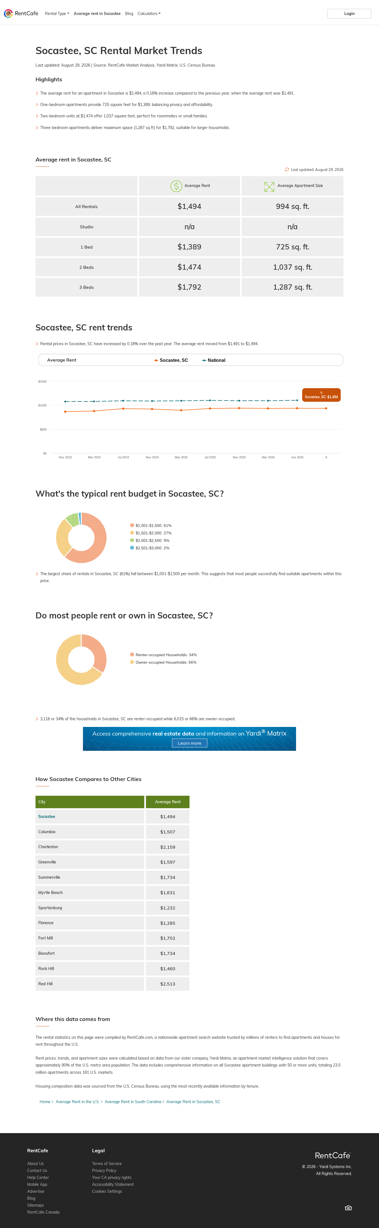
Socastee (46, 816)
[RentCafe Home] (333, 1155)
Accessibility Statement (113, 1184)
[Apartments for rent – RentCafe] (20, 12)
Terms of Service (107, 1163)
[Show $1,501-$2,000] (150, 533)
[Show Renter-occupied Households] (163, 655)
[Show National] (213, 360)
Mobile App (37, 1184)
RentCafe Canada (43, 1212)
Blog (129, 13)
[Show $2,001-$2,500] (149, 540)
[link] (349, 13)
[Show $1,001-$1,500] (150, 525)
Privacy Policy (104, 1170)
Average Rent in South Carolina (133, 1101)
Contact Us (37, 1170)
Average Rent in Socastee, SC (193, 1101)
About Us (35, 1163)
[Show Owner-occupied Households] (163, 662)
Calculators (148, 13)
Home (45, 1101)
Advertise (35, 1191)
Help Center (38, 1177)
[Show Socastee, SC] (171, 360)
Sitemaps (35, 1205)
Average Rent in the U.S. (78, 1101)
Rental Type (55, 13)
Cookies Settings (107, 1191)
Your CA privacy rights (112, 1177)
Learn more (189, 743)
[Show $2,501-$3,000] (149, 548)
